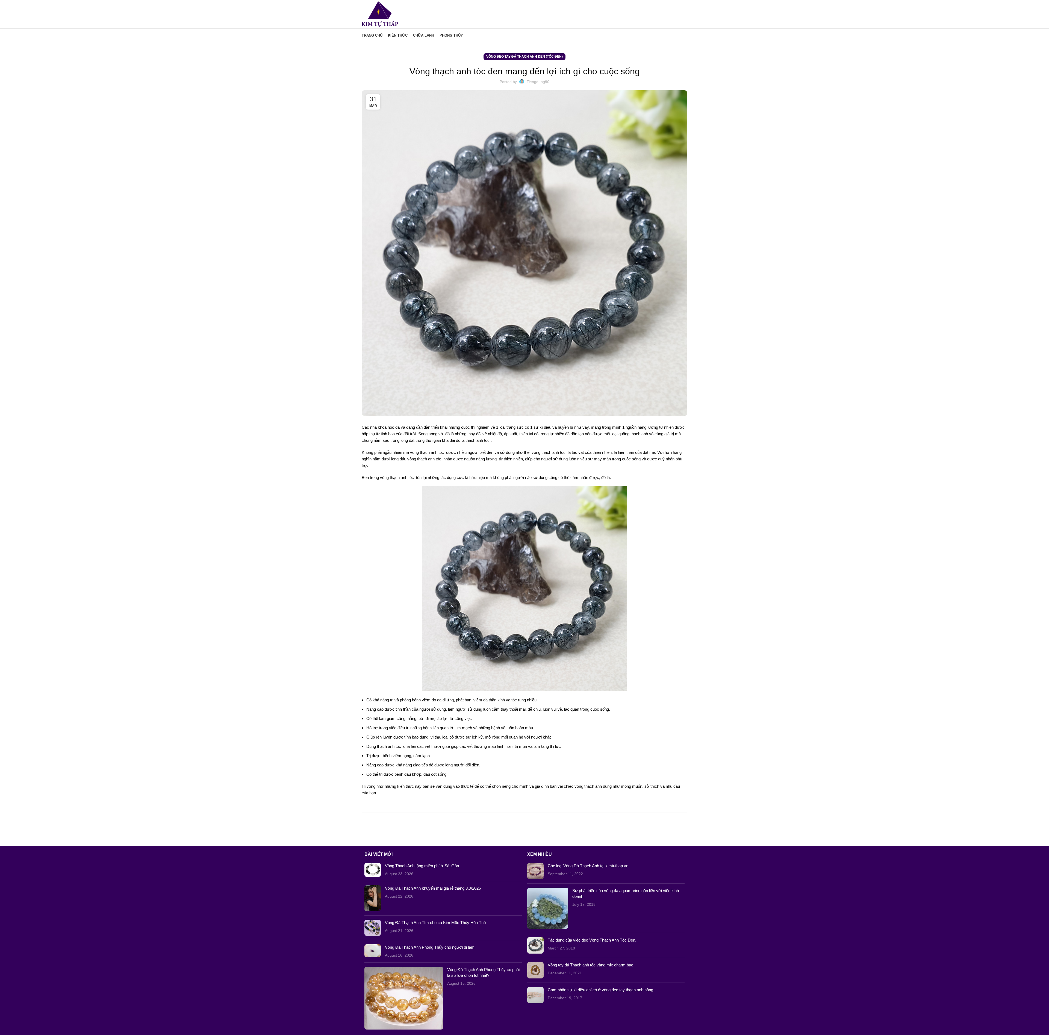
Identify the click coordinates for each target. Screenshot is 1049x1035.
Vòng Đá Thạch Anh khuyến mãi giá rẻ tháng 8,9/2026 (433, 888)
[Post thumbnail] (372, 870)
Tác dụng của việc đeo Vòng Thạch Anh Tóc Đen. (592, 940)
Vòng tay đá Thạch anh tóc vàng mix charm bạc (590, 965)
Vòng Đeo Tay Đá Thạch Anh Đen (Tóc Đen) (524, 56)
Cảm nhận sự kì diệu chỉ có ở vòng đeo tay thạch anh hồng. (601, 989)
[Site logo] (380, 13)
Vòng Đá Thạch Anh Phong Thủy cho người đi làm (430, 947)
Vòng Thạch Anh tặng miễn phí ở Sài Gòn (422, 865)
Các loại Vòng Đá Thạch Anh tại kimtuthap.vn (588, 865)
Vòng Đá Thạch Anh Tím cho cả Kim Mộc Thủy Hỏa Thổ (435, 922)
